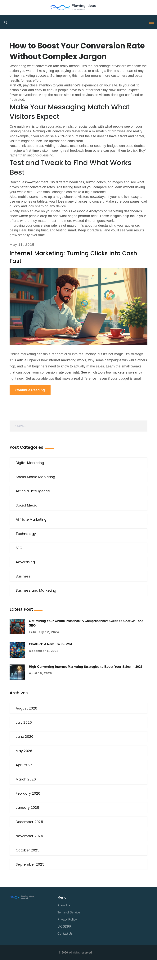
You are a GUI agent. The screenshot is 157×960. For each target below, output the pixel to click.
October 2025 (27, 850)
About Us (63, 905)
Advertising (25, 562)
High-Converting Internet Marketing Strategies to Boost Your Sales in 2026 (85, 666)
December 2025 (29, 821)
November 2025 (29, 836)
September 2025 (30, 864)
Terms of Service (68, 912)
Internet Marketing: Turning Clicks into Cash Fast (73, 257)
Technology (26, 533)
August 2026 (26, 708)
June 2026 (24, 736)
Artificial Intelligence (33, 491)
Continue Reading (30, 390)
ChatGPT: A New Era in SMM (50, 644)
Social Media (26, 505)
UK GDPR (64, 926)
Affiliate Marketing (31, 519)
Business (23, 576)
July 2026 (24, 722)
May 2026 (24, 750)
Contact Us (65, 933)
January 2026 (27, 807)
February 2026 (28, 793)
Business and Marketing (36, 590)
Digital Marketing (30, 462)
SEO (19, 547)
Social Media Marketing (35, 476)
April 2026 (24, 765)
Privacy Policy (67, 919)
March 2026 (26, 779)
